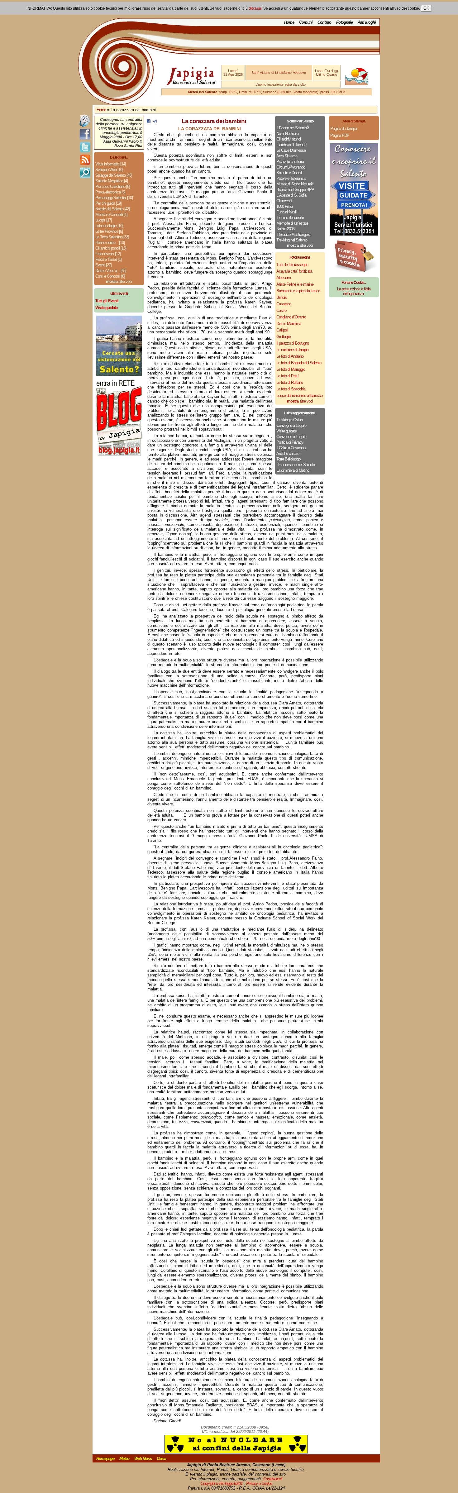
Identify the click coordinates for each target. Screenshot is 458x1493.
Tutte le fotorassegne (292, 264)
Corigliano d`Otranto (291, 317)
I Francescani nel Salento (295, 464)
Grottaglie (283, 336)
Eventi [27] (103, 265)
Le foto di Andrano (289, 356)
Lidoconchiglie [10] (109, 225)
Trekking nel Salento (291, 240)
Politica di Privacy (289, 442)
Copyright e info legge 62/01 (221, 1483)
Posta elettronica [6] (110, 192)
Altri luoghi (367, 22)
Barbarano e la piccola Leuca (298, 291)
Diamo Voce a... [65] (110, 270)
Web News (143, 1458)
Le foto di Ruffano (289, 382)
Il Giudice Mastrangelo (293, 234)
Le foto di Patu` (287, 376)
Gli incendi (284, 200)
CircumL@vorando (290, 167)
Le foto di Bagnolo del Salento (298, 362)
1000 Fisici (284, 206)
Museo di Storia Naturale (294, 184)
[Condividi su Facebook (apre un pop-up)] (148, 121)
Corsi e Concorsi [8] (110, 276)
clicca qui (255, 8)
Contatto (324, 22)
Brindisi (281, 297)
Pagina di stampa (343, 128)
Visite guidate (286, 431)
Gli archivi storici (288, 139)
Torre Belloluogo (288, 459)
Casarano (283, 304)
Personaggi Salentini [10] (114, 197)
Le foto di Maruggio (290, 369)
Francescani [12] (108, 253)
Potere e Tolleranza (290, 178)
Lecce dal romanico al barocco (299, 395)
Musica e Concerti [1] (111, 214)
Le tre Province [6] (109, 231)
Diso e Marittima (288, 323)
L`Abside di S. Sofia (291, 195)
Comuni (305, 22)
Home (289, 22)
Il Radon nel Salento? (292, 128)
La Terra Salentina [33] (112, 237)
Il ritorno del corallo (290, 217)
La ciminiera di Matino (292, 470)
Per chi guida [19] (108, 203)
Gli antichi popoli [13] (110, 248)
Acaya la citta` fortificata (294, 271)
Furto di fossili (286, 212)
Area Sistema (286, 156)
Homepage (105, 1458)
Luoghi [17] (103, 220)
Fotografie (344, 22)
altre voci (119, 281)
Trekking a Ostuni (289, 419)
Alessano (283, 277)
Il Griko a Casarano (290, 448)
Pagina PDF (339, 135)
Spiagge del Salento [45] (113, 175)
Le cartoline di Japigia (292, 349)
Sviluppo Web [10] (109, 169)
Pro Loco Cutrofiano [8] (112, 186)
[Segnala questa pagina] (155, 121)
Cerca (161, 1458)
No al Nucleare (287, 133)
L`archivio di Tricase (291, 144)
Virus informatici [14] (110, 164)
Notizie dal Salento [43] (112, 209)
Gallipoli (282, 330)
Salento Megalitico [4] (111, 181)
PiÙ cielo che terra (290, 161)
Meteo (124, 1458)
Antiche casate (287, 453)
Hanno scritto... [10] (110, 242)
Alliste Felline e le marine (294, 284)
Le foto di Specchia (290, 389)
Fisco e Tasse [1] (108, 259)
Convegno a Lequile (291, 425)
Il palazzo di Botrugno (292, 343)
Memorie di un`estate (292, 223)
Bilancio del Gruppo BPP (295, 189)
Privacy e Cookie (259, 1483)
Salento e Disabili (289, 172)
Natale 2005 (285, 229)
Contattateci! (272, 1478)
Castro (281, 310)
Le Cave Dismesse (291, 150)
